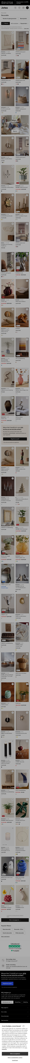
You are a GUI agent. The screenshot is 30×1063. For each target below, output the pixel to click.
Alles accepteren (15, 1053)
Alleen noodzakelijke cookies (15, 1057)
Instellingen (15, 1060)
